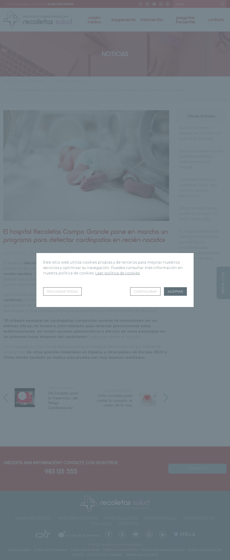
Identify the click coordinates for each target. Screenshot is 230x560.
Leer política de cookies (117, 273)
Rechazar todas (62, 291)
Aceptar (175, 291)
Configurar (145, 291)
